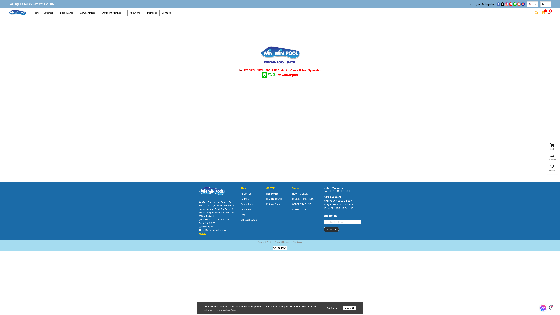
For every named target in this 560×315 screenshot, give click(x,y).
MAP (203, 233)
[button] (532, 4)
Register (489, 4)
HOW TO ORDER (300, 193)
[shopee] (519, 4)
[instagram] (506, 4)
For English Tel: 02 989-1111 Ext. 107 (31, 4)
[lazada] (523, 4)
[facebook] (498, 4)
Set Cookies (332, 308)
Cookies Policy (229, 309)
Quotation (246, 209)
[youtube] (510, 4)
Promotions (247, 204)
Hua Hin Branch (274, 199)
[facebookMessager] (543, 308)
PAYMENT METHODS (303, 199)
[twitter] (502, 4)
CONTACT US (299, 209)
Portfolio (245, 199)
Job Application (249, 220)
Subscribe (331, 229)
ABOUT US (246, 193)
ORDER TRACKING (301, 204)
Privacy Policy (212, 309)
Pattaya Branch (274, 204)
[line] (515, 4)
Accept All (350, 308)
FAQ (243, 214)
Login (477, 4)
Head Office (272, 193)
